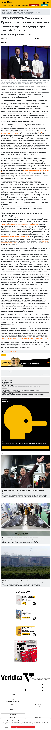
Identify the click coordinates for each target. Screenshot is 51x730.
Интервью (13, 707)
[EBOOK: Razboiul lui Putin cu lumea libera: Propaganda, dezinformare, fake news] (25, 630)
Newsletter (13, 696)
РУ (44, 2)
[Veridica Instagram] (8, 687)
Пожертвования (34, 5)
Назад (3, 354)
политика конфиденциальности (12, 701)
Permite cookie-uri (29, 727)
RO (40, 2)
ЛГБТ (7, 351)
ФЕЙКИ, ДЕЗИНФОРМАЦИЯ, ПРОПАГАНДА (17, 10)
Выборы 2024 (12, 709)
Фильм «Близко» (21, 218)
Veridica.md (44, 5)
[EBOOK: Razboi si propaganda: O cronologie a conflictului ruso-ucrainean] (25, 614)
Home (3, 10)
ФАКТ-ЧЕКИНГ (11, 5)
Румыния (13, 351)
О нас (42, 6)
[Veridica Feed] (42, 690)
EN (42, 2)
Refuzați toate (16, 727)
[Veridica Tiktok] (8, 690)
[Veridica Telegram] (25, 690)
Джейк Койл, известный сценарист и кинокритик (15, 236)
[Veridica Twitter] (42, 684)
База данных (38, 707)
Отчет (25, 448)
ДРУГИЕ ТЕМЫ (13, 714)
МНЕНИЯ (12, 706)
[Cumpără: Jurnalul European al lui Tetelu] (25, 650)
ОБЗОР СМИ (17, 5)
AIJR (13, 699)
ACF (13, 711)
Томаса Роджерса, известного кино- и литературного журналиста (19, 224)
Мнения (4, 5)
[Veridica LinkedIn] (8, 684)
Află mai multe (34, 723)
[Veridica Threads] (25, 687)
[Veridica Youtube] (42, 687)
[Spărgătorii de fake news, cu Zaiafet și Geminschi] (25, 362)
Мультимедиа (25, 5)
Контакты (13, 694)
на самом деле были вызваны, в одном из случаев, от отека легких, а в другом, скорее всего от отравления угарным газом (25, 338)
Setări (6, 727)
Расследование (13, 712)
